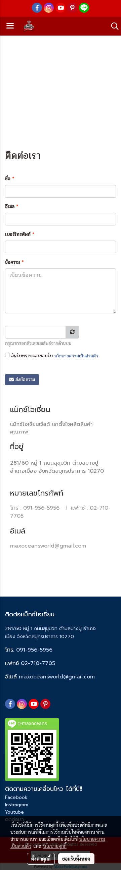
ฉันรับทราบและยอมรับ (53, 355)
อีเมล (11, 206)
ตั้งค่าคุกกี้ (40, 859)
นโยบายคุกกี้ (55, 846)
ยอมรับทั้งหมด (76, 859)
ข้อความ (14, 262)
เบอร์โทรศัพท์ (19, 234)
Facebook (16, 797)
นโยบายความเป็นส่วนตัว (76, 356)
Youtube (14, 812)
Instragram (16, 804)
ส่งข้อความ (24, 379)
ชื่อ (9, 178)
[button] (112, 26)
